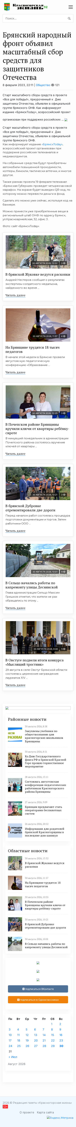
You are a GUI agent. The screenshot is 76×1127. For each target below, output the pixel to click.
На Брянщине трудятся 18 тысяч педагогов (32, 349)
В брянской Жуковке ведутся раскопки (37, 274)
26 (27, 1046)
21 (44, 1040)
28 (44, 1046)
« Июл (13, 1057)
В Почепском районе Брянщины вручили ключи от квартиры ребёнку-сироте (37, 428)
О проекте (27, 1112)
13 (35, 1035)
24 (10, 1046)
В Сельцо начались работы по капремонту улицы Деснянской (31, 584)
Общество (43, 85)
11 (18, 1035)
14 (44, 1035)
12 (27, 1035)
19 (27, 1040)
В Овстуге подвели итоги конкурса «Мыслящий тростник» (34, 662)
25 (19, 1046)
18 (18, 1040)
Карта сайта (45, 1112)
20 (36, 1040)
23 (61, 1040)
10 (10, 1035)
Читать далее (15, 295)
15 (52, 1035)
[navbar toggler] (70, 7)
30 (61, 1046)
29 (53, 1046)
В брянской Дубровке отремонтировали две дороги (30, 507)
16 (60, 1035)
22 (53, 1040)
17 (10, 1040)
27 (35, 1046)
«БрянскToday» (52, 144)
